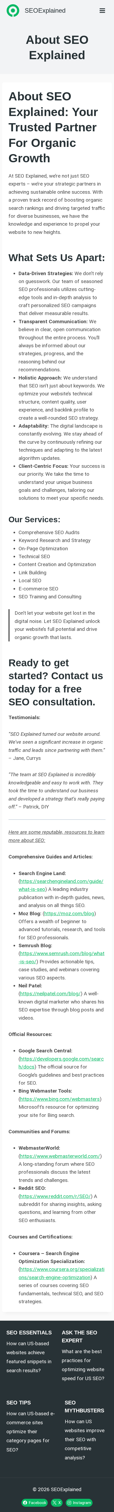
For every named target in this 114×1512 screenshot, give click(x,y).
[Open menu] (102, 10)
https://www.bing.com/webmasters (60, 1099)
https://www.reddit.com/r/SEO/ (55, 1196)
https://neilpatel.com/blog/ (50, 994)
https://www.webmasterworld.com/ (60, 1156)
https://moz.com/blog (69, 913)
